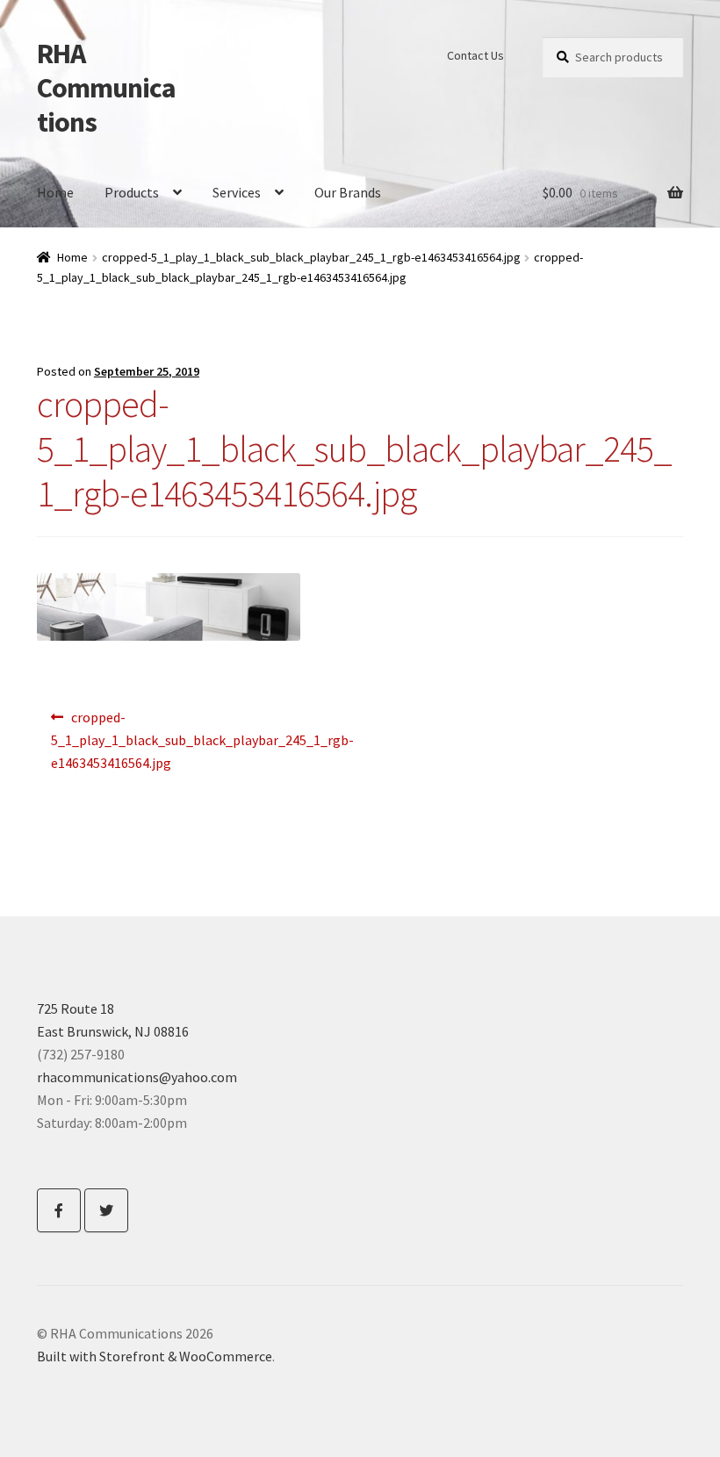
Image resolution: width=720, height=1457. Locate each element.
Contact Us (475, 55)
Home (55, 192)
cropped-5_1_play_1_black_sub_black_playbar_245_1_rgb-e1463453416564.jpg (311, 257)
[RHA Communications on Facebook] (59, 1210)
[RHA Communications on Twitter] (106, 1210)
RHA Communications (106, 88)
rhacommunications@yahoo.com (137, 1077)
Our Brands (347, 192)
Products (131, 192)
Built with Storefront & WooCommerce (154, 1356)
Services (236, 192)
